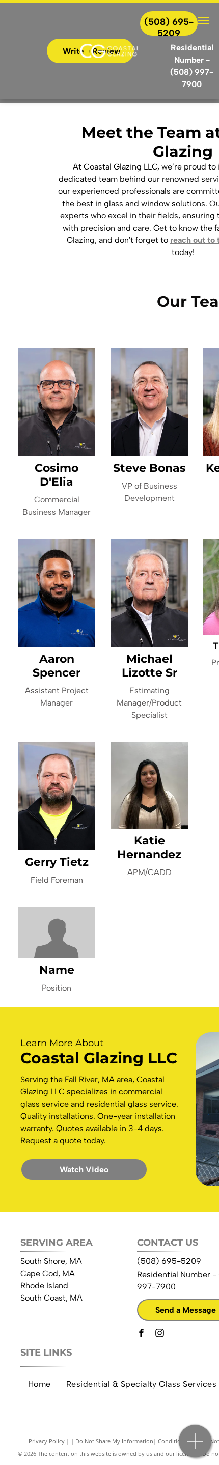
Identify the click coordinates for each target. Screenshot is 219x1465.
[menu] (204, 21)
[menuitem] (39, 1384)
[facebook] (141, 1334)
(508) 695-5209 (169, 1261)
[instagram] (159, 1334)
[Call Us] (195, 1446)
